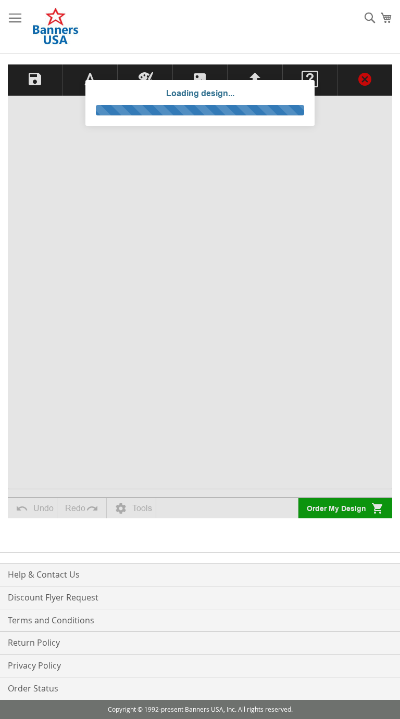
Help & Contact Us (44, 574)
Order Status (33, 688)
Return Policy (34, 642)
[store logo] (56, 27)
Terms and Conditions (51, 620)
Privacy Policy (34, 665)
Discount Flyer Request (53, 597)
